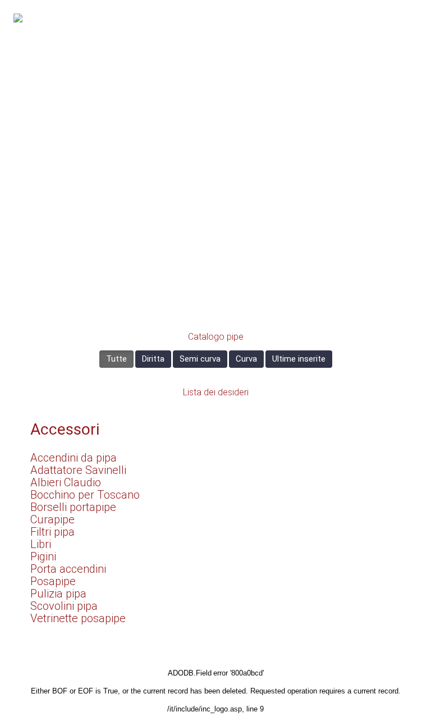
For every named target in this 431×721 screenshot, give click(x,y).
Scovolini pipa (64, 606)
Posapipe (53, 581)
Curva (246, 359)
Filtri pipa (52, 532)
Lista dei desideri (216, 392)
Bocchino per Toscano (85, 494)
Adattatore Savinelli (78, 470)
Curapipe (52, 519)
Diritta (153, 359)
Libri (40, 544)
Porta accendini (68, 569)
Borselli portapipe (73, 507)
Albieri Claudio (65, 482)
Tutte (116, 359)
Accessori (64, 429)
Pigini (43, 556)
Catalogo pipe (216, 336)
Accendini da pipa (73, 457)
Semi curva (200, 359)
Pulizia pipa (58, 593)
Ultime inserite (298, 359)
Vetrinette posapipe (78, 618)
